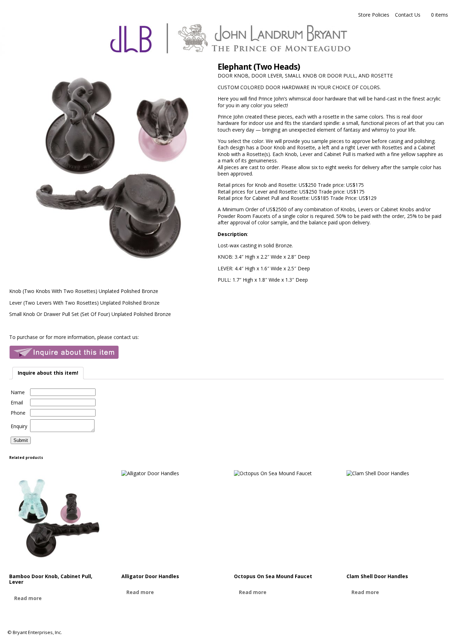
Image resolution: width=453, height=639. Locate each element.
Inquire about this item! (48, 372)
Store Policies (373, 14)
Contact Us (407, 14)
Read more (28, 598)
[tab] (48, 373)
